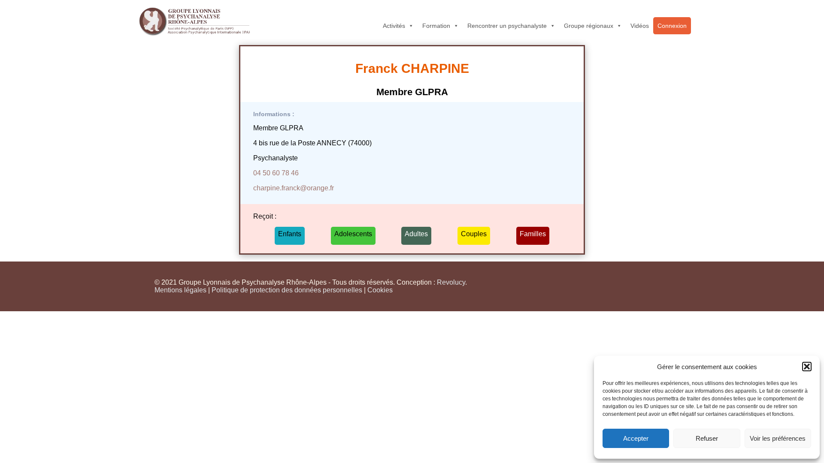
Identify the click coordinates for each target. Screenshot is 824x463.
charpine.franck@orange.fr (293, 188)
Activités (394, 25)
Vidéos (639, 25)
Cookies (380, 290)
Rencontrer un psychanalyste (507, 25)
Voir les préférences (778, 438)
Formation (436, 25)
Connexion (672, 25)
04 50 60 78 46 (276, 173)
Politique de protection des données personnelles (287, 290)
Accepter (635, 438)
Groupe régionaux (588, 25)
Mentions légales (180, 290)
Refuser (707, 438)
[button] (807, 366)
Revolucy (451, 282)
